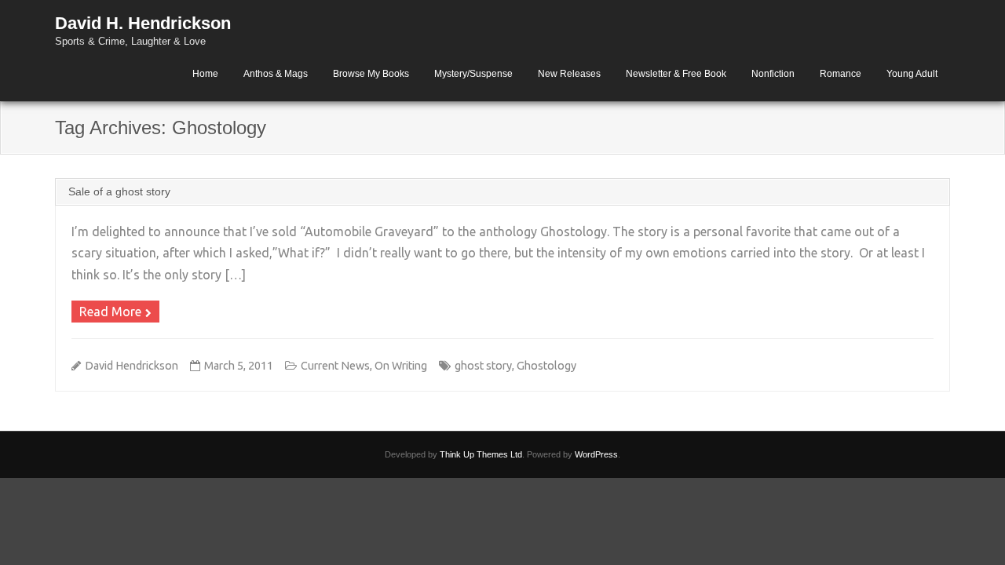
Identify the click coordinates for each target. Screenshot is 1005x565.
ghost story (483, 365)
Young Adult (911, 73)
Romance (840, 73)
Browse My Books (371, 73)
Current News (335, 365)
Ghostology (546, 365)
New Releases (569, 73)
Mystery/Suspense (473, 73)
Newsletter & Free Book (676, 73)
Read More (110, 311)
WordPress (596, 454)
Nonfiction (773, 73)
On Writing (401, 365)
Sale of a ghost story (119, 191)
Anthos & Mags (275, 73)
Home (205, 73)
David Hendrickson (131, 365)
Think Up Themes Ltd (481, 454)
